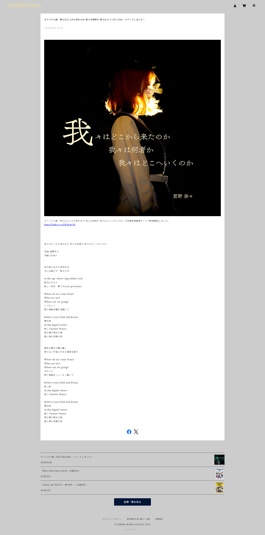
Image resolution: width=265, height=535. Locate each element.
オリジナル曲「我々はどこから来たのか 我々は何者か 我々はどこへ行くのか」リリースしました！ (94, 19)
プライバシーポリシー (112, 519)
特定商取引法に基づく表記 (138, 519)
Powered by (129, 529)
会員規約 (159, 519)
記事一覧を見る (132, 501)
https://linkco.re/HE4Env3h (59, 224)
